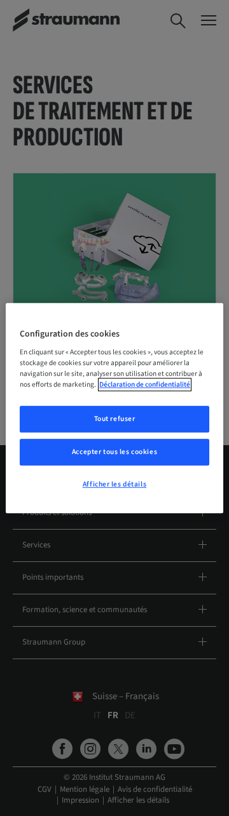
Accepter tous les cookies (114, 451)
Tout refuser (114, 419)
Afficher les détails (114, 484)
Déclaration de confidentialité (144, 384)
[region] (114, 408)
